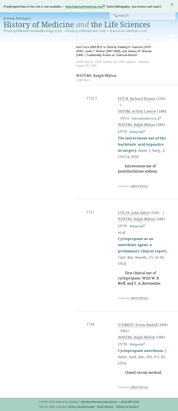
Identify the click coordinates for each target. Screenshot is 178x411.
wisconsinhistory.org (145, 118)
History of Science (127, 406)
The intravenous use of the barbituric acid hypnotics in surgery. (142, 144)
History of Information (81, 406)
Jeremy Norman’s (17, 18)
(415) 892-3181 (130, 401)
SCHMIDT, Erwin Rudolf (137, 325)
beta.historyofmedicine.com (84, 6)
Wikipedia (136, 132)
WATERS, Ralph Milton (136, 125)
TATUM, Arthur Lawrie (137, 111)
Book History (105, 406)
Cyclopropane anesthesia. (141, 351)
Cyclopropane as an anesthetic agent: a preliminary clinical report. (143, 245)
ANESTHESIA (139, 186)
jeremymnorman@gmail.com (99, 401)
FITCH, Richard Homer (137, 99)
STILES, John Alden (134, 213)
